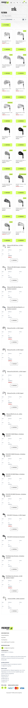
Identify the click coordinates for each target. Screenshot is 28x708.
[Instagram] (5, 688)
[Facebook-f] (2, 688)
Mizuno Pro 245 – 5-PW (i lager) (20, 113)
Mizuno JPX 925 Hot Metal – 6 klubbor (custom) (7, 65)
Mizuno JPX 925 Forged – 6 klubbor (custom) (21, 41)
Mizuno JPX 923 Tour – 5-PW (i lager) (6, 41)
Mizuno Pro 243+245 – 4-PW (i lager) (7, 113)
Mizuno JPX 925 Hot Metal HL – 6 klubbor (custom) (20, 65)
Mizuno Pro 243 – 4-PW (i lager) (6, 89)
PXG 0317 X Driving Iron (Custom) (6, 209)
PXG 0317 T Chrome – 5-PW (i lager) (21, 185)
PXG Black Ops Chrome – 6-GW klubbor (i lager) (6, 232)
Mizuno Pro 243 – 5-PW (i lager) (20, 89)
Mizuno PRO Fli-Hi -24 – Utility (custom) (6, 137)
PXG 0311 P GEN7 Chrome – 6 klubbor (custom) (7, 161)
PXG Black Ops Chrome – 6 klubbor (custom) (21, 209)
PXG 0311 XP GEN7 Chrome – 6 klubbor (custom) (7, 185)
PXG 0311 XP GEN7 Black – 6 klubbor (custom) (21, 161)
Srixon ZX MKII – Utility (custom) (20, 232)
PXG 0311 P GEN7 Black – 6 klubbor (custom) (20, 137)
